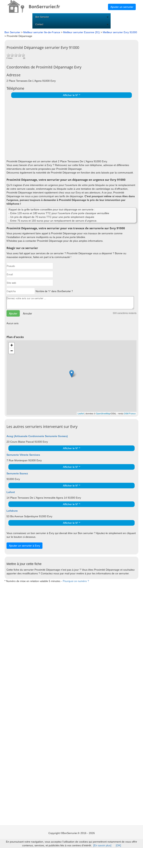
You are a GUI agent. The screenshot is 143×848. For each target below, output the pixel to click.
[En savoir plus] (102, 845)
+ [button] (11, 345)
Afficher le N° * (71, 95)
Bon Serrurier (42, 17)
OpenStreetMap (103, 413)
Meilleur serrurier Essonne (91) (81, 32)
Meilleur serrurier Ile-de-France (41, 32)
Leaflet (81, 413)
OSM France (130, 413)
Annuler (27, 313)
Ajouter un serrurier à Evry (24, 545)
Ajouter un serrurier (121, 6)
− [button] (11, 350)
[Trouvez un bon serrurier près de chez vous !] (37, 6)
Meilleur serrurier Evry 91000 (120, 32)
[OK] (118, 845)
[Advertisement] (70, 128)
